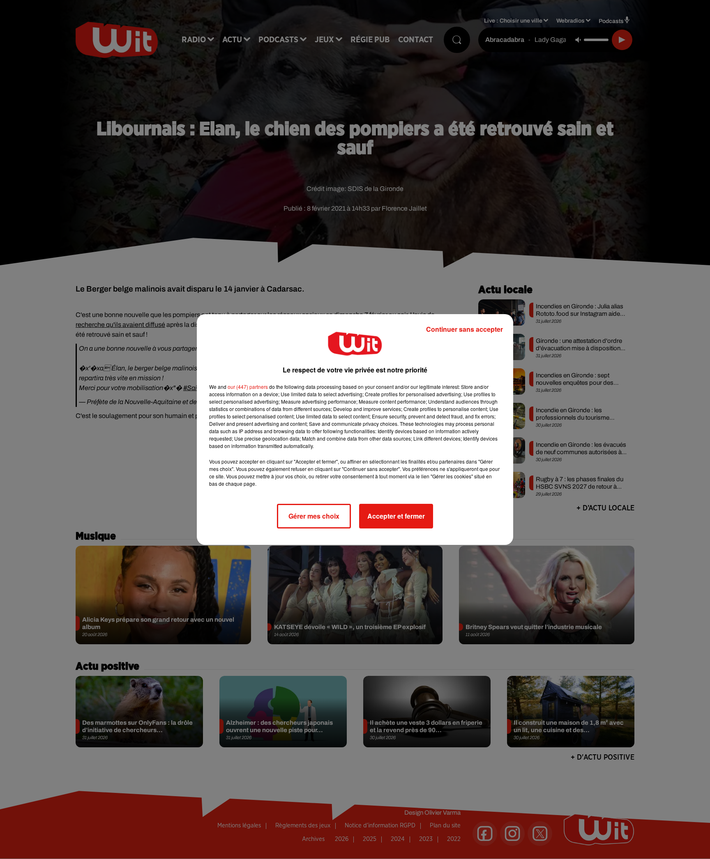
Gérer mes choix (313, 516)
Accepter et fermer (396, 516)
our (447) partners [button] (248, 386)
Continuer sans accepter (464, 329)
